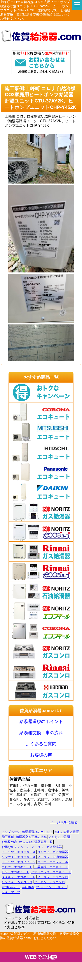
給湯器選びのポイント (41, 721)
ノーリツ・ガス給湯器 (46, 847)
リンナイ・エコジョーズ (18, 857)
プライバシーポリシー (51, 887)
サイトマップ (11, 892)
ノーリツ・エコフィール (18, 862)
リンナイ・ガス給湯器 (52, 852)
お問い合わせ (11, 887)
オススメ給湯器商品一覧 (36, 842)
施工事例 (8, 837)
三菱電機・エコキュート (51, 867)
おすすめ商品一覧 (41, 377)
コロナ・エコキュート (17, 867)
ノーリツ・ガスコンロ (52, 877)
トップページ (11, 832)
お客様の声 (41, 754)
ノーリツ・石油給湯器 (52, 857)
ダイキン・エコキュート (18, 877)
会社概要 (28, 887)
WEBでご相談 (41, 957)
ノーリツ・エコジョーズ (18, 852)
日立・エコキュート (15, 872)
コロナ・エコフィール (52, 862)
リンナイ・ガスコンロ (17, 882)
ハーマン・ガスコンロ (49, 882)
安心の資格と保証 (66, 832)
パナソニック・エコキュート (51, 872)
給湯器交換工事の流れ (41, 732)
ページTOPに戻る (64, 822)
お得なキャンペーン (15, 847)
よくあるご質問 (41, 743)
